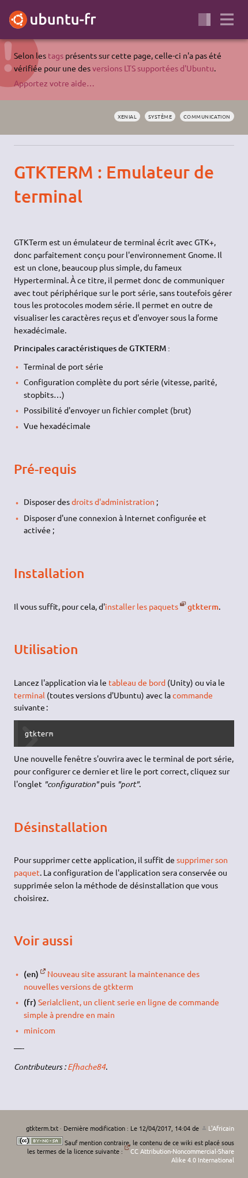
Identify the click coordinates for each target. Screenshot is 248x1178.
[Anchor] (23, 171)
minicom (39, 1030)
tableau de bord (137, 682)
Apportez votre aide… (54, 83)
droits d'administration (113, 501)
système (160, 116)
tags (55, 55)
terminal (29, 695)
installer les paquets (141, 606)
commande (192, 695)
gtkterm (202, 606)
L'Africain (221, 1128)
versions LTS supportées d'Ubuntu (153, 68)
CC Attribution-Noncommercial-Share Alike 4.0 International (182, 1155)
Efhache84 (86, 1066)
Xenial (127, 116)
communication (207, 116)
